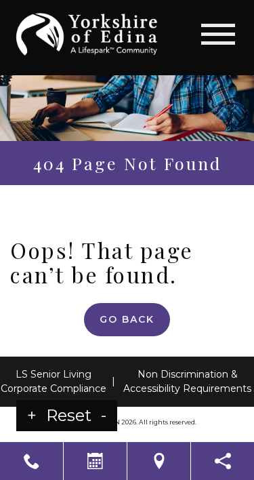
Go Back (127, 319)
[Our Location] (158, 461)
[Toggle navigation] (218, 34)
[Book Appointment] (95, 461)
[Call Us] (31, 461)
